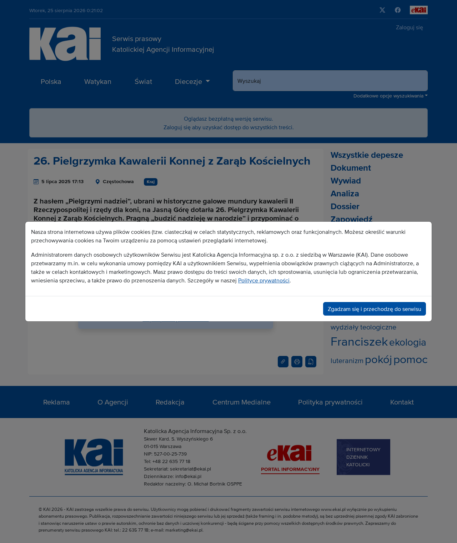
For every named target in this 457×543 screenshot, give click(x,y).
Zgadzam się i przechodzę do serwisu (374, 309)
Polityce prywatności (264, 280)
